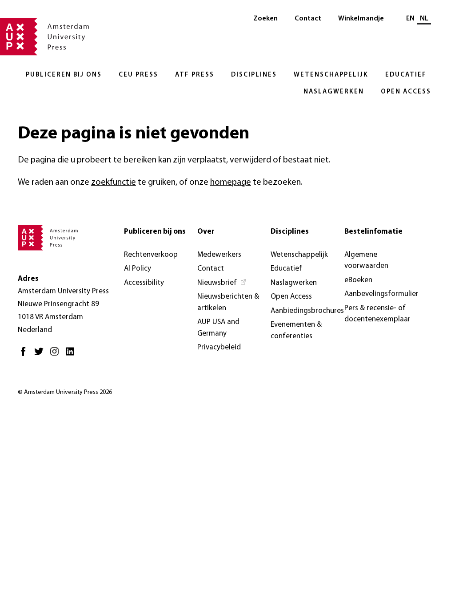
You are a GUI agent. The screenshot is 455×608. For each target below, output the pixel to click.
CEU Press (138, 75)
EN (410, 18)
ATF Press (194, 75)
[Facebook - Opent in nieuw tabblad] (25, 355)
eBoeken (358, 280)
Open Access (406, 92)
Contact (308, 18)
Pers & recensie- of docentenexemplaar (377, 314)
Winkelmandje (361, 18)
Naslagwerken (333, 92)
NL (424, 18)
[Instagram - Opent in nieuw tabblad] (56, 355)
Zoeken (265, 18)
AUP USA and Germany (218, 327)
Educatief (406, 75)
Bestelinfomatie (373, 231)
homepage (230, 182)
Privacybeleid (219, 347)
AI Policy (137, 268)
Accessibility (144, 283)
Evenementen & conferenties (296, 330)
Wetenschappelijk (331, 75)
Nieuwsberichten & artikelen (228, 302)
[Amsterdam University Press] (44, 37)
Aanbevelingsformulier (381, 294)
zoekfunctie (113, 182)
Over (206, 231)
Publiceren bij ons (64, 75)
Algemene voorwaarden (366, 260)
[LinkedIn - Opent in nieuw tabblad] (72, 355)
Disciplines (254, 75)
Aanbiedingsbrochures (307, 311)
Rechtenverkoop (151, 255)
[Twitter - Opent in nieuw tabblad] (41, 355)
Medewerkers (219, 255)
